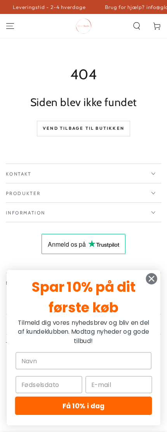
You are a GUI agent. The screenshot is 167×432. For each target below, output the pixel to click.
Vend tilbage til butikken (83, 128)
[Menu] (10, 26)
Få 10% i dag (84, 406)
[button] (137, 26)
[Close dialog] (152, 279)
